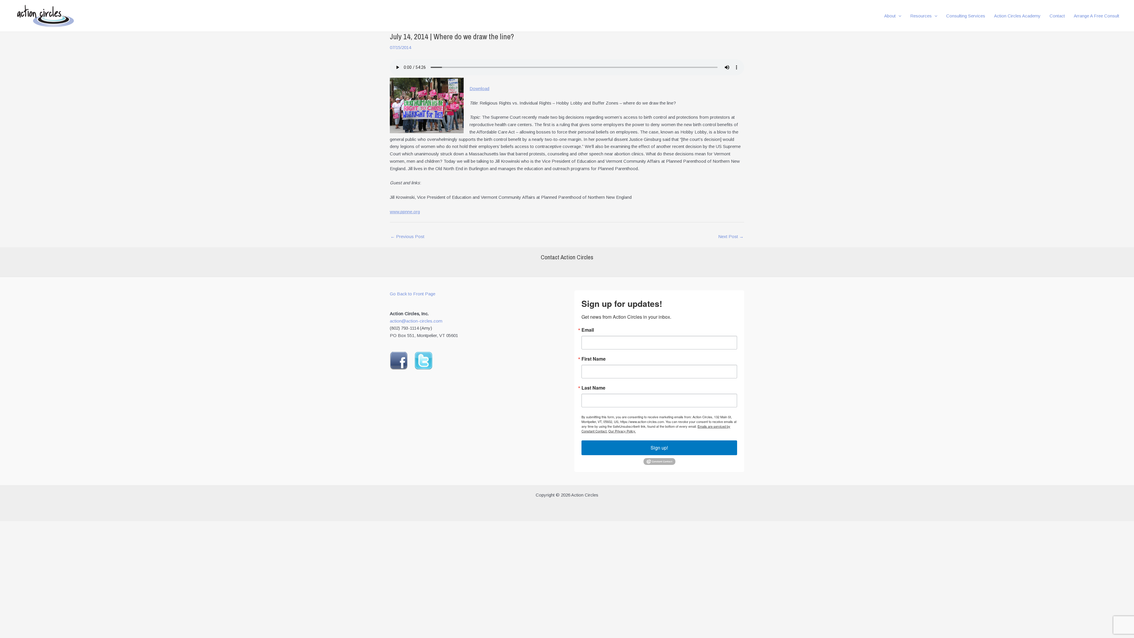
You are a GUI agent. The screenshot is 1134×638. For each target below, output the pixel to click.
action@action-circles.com (416, 320)
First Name (593, 359)
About (890, 15)
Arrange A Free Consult (1096, 15)
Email (587, 330)
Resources (921, 15)
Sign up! (659, 447)
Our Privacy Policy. (622, 431)
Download (479, 88)
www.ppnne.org (405, 211)
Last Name (593, 387)
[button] (898, 16)
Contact (1057, 15)
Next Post (731, 236)
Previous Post (407, 236)
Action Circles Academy (1017, 15)
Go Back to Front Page (412, 293)
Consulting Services (965, 15)
